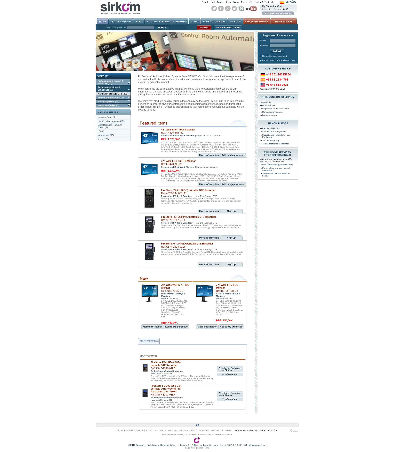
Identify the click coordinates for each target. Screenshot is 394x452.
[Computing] (180, 21)
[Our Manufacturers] (227, 30)
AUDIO (194, 430)
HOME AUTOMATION (209, 430)
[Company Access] (283, 21)
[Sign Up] (231, 212)
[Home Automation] (214, 21)
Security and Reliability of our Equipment (276, 136)
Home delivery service (272, 112)
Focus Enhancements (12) (111, 121)
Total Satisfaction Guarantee (275, 144)
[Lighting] (235, 21)
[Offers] (203, 30)
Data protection (269, 115)
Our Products (268, 105)
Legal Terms (203, 448)
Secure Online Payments (274, 131)
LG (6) (101, 131)
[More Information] (209, 155)
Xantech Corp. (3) (107, 117)
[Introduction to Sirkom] (212, 2)
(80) (110, 82)
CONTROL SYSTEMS (164, 430)
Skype (241, 8)
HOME (120, 430)
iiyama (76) (103, 139)
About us (266, 102)
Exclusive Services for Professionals (215, 435)
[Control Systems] (158, 21)
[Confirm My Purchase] (278, 13)
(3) (108, 105)
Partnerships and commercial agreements (276, 169)
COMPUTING (182, 430)
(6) (111, 97)
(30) (108, 101)
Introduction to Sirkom (172, 435)
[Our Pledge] (232, 2)
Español (291, 2)
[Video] (139, 21)
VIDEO (148, 430)
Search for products (116, 27)
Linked (234, 8)
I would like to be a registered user (278, 60)
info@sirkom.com (257, 445)
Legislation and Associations (275, 108)
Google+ (228, 8)
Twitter (214, 8)
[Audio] (194, 21)
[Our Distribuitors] (256, 21)
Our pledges (190, 435)
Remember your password (274, 56)
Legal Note (190, 448)
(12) (109, 88)
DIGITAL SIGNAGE (134, 430)
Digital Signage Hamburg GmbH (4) (110, 126)
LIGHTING (226, 430)
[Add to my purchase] (233, 156)
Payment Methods (270, 128)
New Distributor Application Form (277, 165)
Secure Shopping (270, 140)
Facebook (221, 8)
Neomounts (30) (106, 135)
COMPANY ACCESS (267, 430)
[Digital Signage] (120, 21)
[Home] (102, 21)
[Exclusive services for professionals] (257, 2)
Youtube (251, 8)
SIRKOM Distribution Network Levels (276, 174)
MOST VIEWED (148, 341)
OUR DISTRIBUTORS (245, 430)
